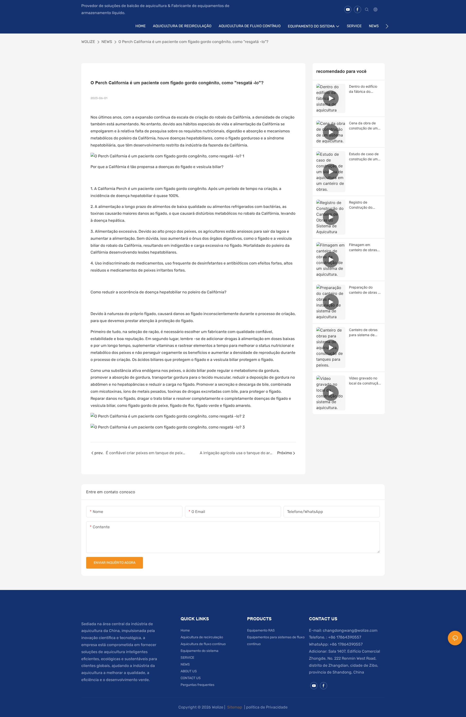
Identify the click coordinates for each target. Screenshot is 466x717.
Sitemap (234, 707)
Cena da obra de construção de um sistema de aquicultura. (363, 126)
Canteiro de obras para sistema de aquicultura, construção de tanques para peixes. (363, 332)
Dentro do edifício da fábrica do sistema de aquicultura (363, 89)
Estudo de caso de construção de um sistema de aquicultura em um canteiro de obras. (364, 157)
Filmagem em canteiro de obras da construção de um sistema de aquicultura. (363, 247)
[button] (387, 26)
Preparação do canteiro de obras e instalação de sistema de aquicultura (364, 290)
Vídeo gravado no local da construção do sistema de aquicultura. (364, 381)
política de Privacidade (267, 707)
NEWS (106, 41)
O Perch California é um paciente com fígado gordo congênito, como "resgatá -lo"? (193, 41)
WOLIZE (88, 41)
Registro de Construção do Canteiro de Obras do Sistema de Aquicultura (363, 205)
